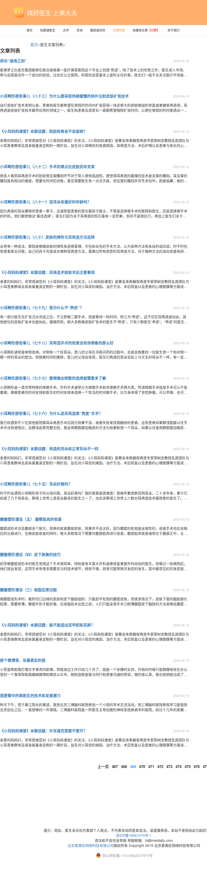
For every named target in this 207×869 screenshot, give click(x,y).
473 (169, 766)
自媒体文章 (146, 30)
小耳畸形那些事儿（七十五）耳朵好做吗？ (36, 484)
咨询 (79, 30)
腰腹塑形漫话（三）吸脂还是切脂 (28, 589)
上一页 (103, 766)
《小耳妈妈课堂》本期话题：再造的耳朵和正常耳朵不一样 (49, 448)
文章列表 (119, 30)
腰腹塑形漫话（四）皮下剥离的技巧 (30, 554)
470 (142, 766)
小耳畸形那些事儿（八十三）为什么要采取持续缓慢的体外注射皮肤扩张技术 (64, 96)
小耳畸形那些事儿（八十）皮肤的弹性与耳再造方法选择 (47, 237)
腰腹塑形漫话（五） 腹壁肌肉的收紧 (31, 519)
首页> (35, 44)
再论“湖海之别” (13, 60)
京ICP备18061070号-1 (134, 835)
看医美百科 (97, 30)
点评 (66, 30)
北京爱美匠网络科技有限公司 (91, 845)
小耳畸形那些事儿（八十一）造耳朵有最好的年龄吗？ (45, 202)
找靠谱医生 (47, 30)
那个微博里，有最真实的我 (22, 660)
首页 (30, 30)
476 (197, 766)
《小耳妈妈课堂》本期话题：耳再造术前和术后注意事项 (47, 272)
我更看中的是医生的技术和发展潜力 (30, 695)
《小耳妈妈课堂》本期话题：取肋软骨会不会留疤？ (43, 131)
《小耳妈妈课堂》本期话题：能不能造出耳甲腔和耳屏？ (47, 625)
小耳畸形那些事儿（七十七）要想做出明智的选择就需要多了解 (53, 378)
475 (188, 766)
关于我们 (173, 30)
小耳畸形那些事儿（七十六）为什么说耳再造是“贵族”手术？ (51, 413)
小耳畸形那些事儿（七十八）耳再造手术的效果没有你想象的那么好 (57, 343)
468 (124, 766)
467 (115, 766)
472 (160, 766)
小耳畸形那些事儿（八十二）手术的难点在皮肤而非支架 (47, 166)
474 (178, 766)
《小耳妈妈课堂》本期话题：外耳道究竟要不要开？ (43, 730)
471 (151, 766)
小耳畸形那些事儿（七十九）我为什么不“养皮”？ (42, 307)
